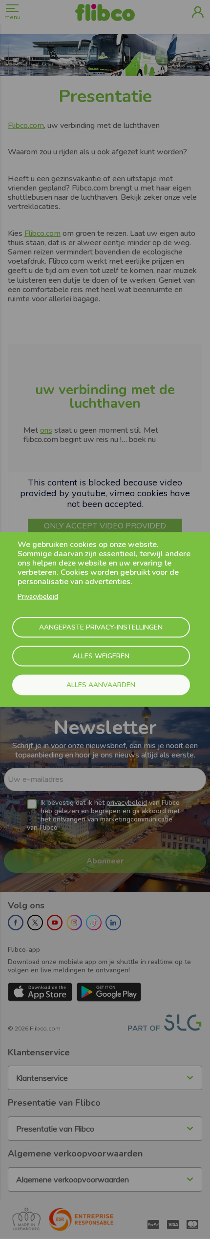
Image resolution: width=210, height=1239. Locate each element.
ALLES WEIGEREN (101, 655)
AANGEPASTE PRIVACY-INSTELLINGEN (101, 626)
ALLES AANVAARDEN (100, 684)
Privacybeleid (38, 596)
